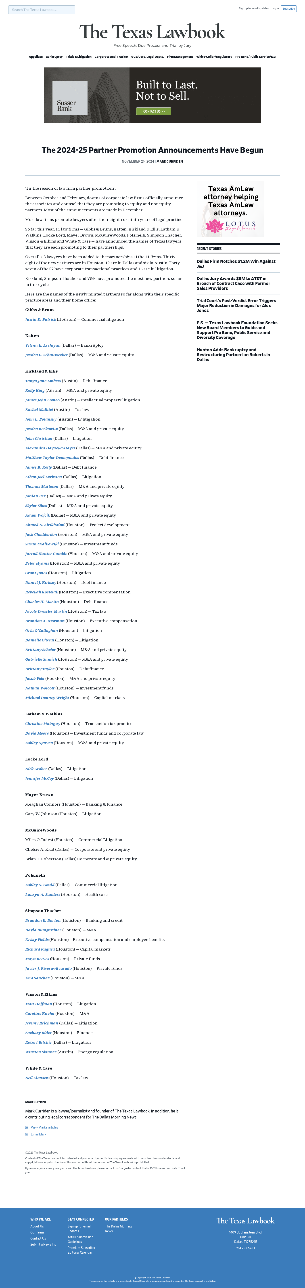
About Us (37, 1226)
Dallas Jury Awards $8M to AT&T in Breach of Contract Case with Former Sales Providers (233, 283)
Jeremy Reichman (41, 1023)
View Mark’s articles (44, 1127)
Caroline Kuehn (39, 1013)
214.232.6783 (245, 1248)
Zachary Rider (38, 1032)
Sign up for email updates (254, 8)
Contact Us (38, 1238)
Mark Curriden (35, 1102)
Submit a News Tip (43, 1244)
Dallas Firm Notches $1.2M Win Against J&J (236, 264)
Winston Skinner (40, 1052)
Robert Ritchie (38, 1042)
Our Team (37, 1232)
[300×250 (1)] (230, 236)
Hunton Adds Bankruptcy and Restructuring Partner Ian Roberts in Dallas (233, 355)
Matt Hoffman (38, 1004)
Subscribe (289, 8)
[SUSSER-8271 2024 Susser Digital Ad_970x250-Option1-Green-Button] (152, 122)
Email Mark (38, 1134)
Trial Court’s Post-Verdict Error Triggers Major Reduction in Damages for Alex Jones (236, 306)
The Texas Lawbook (152, 35)
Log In (275, 8)
